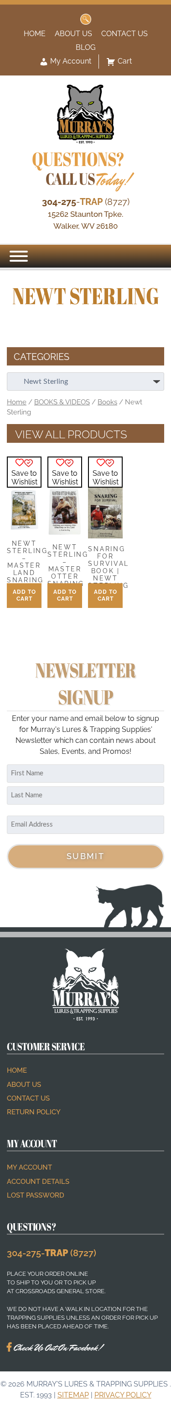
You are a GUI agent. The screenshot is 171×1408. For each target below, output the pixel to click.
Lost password (35, 1195)
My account (29, 1167)
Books (107, 402)
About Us (73, 33)
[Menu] (19, 256)
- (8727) (86, 201)
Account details (38, 1181)
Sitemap (73, 1395)
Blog (85, 47)
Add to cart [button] (24, 595)
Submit (85, 856)
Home (35, 33)
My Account (69, 61)
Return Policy (34, 1112)
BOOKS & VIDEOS (62, 402)
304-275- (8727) (51, 1252)
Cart (125, 61)
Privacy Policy (122, 1395)
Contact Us (124, 33)
